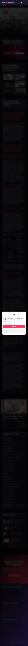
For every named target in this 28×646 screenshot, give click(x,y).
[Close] (23, 314)
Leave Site (14, 331)
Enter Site (14, 326)
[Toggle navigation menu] (25, 2)
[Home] (8, 2)
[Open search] (22, 2)
